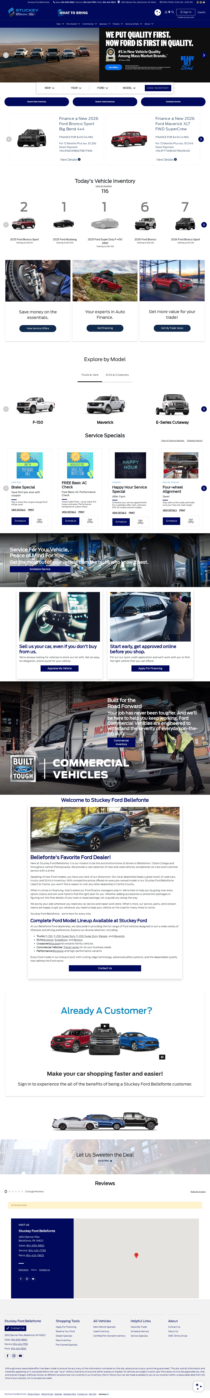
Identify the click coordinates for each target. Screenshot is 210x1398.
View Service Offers (38, 328)
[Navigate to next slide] (207, 55)
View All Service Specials (172, 440)
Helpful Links (141, 1321)
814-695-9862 (67, 2)
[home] (166, 12)
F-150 (49, 936)
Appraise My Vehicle (60, 668)
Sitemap (58, 1394)
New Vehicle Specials (104, 1327)
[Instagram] (200, 2)
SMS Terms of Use (177, 1336)
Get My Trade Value (172, 328)
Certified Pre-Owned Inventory (109, 1336)
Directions (23, 1270)
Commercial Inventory (121, 742)
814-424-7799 (89, 2)
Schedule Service (194, 440)
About (173, 1321)
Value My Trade (139, 1327)
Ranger (103, 936)
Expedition (61, 939)
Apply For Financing (150, 668)
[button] (136, 1255)
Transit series (71, 947)
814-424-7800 (109, 2)
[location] (119, 2)
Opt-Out (92, 1394)
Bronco (78, 939)
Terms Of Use (47, 1394)
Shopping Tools (68, 1321)
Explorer (48, 939)
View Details (165, 159)
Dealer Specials (64, 1336)
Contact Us (105, 968)
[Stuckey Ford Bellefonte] (30, 12)
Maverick (119, 936)
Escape (54, 943)
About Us (173, 1331)
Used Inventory (101, 1331)
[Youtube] (203, 2)
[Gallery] (105, 55)
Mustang (58, 951)
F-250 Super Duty (64, 936)
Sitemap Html (69, 1394)
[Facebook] (197, 2)
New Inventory (63, 1340)
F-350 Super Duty (87, 936)
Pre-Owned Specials (66, 1345)
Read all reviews (198, 1191)
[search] (172, 12)
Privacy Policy (34, 1394)
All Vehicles (102, 1321)
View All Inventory (103, 186)
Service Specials (139, 1336)
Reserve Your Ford (65, 1331)
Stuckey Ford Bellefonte (15, 1394)
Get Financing (105, 328)
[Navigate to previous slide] (2, 55)
